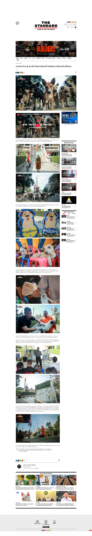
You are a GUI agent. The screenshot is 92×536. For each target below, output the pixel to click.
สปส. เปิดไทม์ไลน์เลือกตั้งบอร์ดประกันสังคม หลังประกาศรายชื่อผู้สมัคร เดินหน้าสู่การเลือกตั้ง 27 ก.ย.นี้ (67, 207)
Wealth (46, 520)
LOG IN (68, 27)
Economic (63, 153)
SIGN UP (72, 27)
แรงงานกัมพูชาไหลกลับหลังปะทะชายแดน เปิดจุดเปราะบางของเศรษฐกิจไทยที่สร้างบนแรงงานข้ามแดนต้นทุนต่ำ (71, 229)
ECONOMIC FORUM (40, 58)
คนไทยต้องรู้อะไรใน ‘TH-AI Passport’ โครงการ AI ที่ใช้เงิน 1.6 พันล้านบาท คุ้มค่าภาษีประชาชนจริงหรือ (67, 155)
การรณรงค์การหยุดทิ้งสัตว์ (23, 451)
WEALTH (26, 58)
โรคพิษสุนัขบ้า (48, 449)
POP (30, 58)
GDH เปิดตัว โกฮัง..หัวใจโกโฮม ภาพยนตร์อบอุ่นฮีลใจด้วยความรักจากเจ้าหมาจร (24, 504)
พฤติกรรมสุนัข (36, 449)
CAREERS (69, 58)
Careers (46, 522)
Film (17, 502)
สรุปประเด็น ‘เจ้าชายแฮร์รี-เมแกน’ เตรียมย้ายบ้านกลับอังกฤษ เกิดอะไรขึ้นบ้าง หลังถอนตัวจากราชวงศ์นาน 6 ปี (67, 194)
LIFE (33, 58)
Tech (67, 153)
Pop (54, 520)
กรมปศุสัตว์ (31, 449)
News (37, 520)
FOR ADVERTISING (46, 524)
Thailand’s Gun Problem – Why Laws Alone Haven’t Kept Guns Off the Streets (67, 167)
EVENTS (64, 58)
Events (54, 522)
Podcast (37, 521)
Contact (54, 523)
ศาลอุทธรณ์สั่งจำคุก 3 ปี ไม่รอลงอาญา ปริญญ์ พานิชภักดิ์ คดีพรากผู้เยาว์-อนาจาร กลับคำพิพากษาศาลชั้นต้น (71, 241)
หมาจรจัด (49, 450)
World (63, 178)
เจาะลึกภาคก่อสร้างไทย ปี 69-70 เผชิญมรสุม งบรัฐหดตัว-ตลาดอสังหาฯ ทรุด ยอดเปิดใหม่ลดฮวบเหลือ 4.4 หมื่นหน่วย (70, 223)
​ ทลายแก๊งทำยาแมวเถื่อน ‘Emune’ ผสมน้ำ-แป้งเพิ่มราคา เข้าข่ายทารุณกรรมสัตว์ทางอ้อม (45, 488)
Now (54, 521)
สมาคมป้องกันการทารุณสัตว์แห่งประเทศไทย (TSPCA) (27, 450)
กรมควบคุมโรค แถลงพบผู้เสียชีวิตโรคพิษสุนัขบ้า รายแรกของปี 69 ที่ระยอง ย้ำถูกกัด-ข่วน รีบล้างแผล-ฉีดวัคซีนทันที (65, 504)
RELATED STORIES (46, 474)
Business (63, 486)
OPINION (59, 58)
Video (46, 521)
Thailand (19, 63)
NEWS (21, 58)
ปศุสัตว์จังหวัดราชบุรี (40, 450)
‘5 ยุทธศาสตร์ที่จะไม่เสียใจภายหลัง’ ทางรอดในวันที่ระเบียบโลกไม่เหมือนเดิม (66, 180)
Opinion (37, 522)
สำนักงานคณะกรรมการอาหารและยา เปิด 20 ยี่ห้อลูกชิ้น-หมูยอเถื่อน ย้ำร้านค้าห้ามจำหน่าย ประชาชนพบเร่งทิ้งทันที (25, 488)
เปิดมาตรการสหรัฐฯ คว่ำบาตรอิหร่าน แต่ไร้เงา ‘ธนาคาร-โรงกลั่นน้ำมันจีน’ (71, 217)
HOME (17, 58)
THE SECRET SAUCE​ (50, 58)
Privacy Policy (37, 523)
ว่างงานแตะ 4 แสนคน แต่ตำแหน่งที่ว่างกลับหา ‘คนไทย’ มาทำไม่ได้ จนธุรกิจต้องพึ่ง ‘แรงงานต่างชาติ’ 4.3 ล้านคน (71, 235)
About (46, 523)
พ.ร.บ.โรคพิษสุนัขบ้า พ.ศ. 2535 (24, 449)
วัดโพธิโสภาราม (43, 449)
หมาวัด (46, 450)
